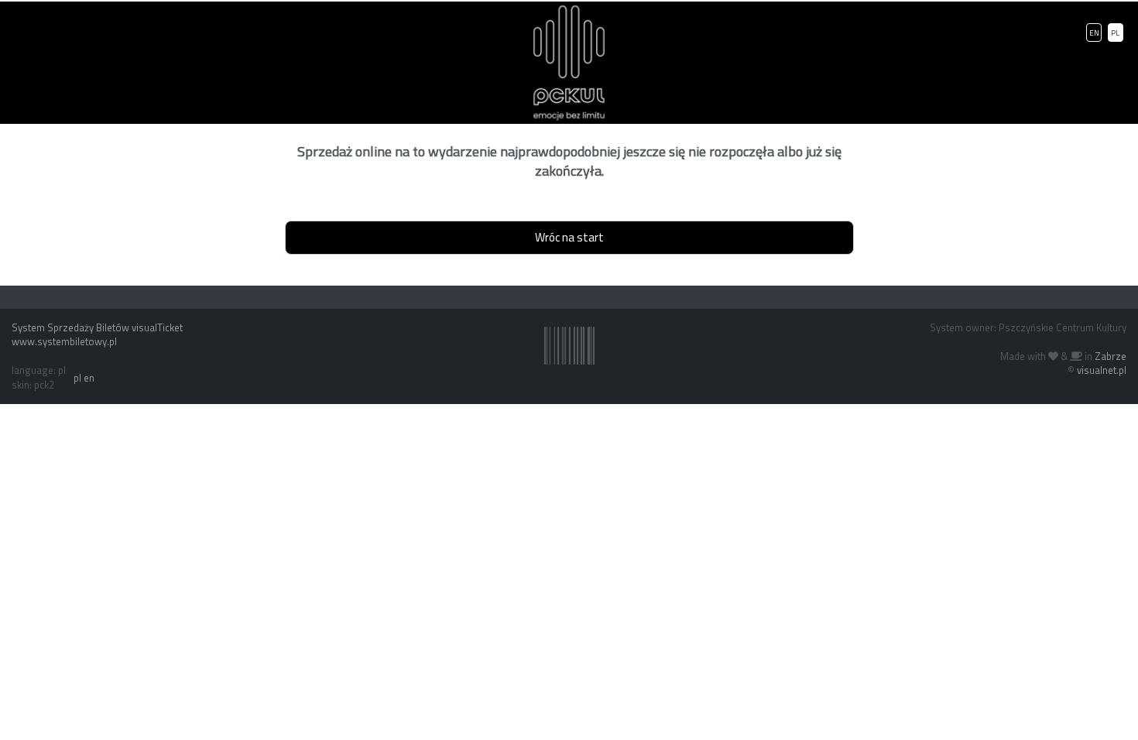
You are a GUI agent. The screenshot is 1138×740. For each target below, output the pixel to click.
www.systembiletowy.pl (64, 341)
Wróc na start (569, 237)
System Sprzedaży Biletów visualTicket (97, 327)
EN (1094, 33)
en (89, 377)
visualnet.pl (1101, 370)
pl (77, 377)
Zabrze (1110, 356)
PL (1115, 33)
